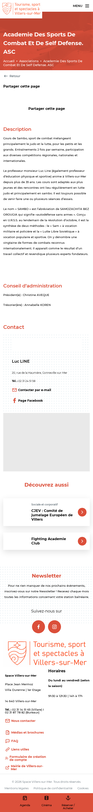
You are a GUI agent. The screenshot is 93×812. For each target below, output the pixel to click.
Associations (28, 61)
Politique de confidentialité (53, 788)
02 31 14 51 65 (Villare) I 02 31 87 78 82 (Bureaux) (24, 711)
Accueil (8, 61)
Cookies (82, 788)
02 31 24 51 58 (26, 381)
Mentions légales (17, 788)
